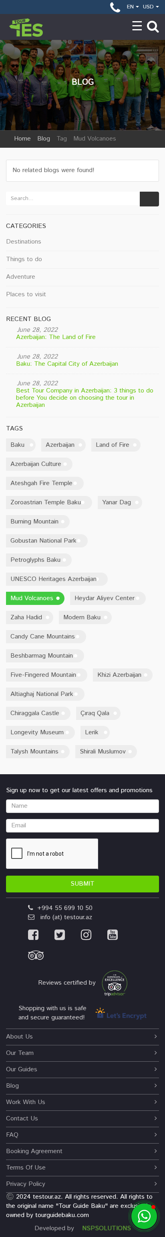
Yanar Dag (116, 502)
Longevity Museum (37, 732)
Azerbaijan (60, 445)
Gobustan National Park (43, 540)
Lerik (92, 732)
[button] (144, 1216)
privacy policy (25, 1184)
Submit (82, 883)
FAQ (12, 1135)
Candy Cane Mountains (42, 636)
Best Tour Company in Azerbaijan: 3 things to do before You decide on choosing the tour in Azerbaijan (84, 398)
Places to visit (26, 294)
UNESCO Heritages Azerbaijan (53, 579)
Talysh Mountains (34, 751)
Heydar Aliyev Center (104, 598)
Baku (17, 445)
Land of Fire (112, 445)
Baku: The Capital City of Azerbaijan (67, 364)
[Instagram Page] (94, 936)
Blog (43, 138)
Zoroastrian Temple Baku (45, 502)
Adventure (20, 276)
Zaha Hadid (26, 617)
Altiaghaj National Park (41, 694)
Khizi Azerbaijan (119, 675)
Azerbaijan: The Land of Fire (56, 337)
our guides (21, 1069)
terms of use (26, 1167)
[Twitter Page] (67, 936)
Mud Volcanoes (31, 598)
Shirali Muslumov (103, 751)
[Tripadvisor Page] (43, 957)
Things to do (24, 259)
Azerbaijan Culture (35, 464)
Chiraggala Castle (34, 713)
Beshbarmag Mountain (41, 655)
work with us (25, 1102)
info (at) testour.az (63, 917)
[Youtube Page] (119, 936)
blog (12, 1085)
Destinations (23, 241)
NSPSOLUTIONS (106, 1228)
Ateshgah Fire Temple (41, 483)
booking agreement (34, 1151)
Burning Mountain (34, 521)
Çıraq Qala (94, 713)
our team (20, 1053)
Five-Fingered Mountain (43, 675)
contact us (22, 1118)
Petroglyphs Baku (35, 560)
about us (19, 1036)
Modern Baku (82, 617)
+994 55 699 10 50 (63, 908)
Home (22, 138)
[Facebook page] (41, 936)
